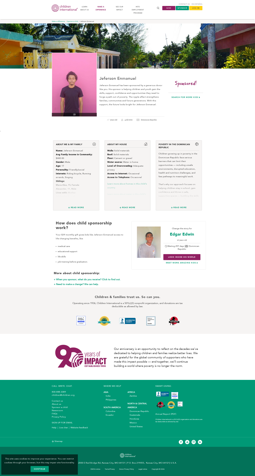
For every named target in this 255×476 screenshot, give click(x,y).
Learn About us (84, 8)
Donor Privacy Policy (126, 469)
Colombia (109, 411)
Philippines (110, 400)
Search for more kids (184, 97)
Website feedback (79, 428)
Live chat (63, 428)
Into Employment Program (138, 10)
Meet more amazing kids (181, 263)
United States (135, 427)
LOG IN (195, 8)
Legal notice (142, 469)
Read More (77, 207)
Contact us (184, 4)
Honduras (133, 419)
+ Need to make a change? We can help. (76, 284)
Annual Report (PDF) (165, 414)
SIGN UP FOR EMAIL (62, 423)
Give (168, 8)
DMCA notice (95, 469)
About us (56, 404)
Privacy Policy (59, 417)
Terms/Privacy (110, 469)
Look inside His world (182, 257)
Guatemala (134, 415)
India (107, 396)
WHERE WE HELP (112, 386)
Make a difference (101, 8)
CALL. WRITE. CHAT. (62, 386)
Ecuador (109, 415)
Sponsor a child (72, 21)
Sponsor (182, 8)
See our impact (119, 8)
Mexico (132, 423)
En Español (197, 4)
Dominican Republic (138, 411)
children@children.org (63, 395)
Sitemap (59, 441)
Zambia (132, 396)
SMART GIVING (163, 386)
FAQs (54, 414)
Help (54, 428)
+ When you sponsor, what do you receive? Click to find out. (87, 279)
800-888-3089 (59, 392)
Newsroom (57, 411)
